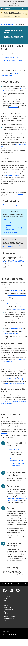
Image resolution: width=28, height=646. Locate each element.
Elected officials (8, 607)
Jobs (5, 620)
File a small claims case (11, 58)
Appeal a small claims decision (13, 60)
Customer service (8, 609)
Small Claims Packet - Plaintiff (11, 175)
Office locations (8, 614)
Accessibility (6, 631)
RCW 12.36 (4, 433)
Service (6, 219)
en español (8, 225)
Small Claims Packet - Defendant (14, 383)
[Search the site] (23, 8)
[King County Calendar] (16, 8)
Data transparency (8, 601)
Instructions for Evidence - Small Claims (11, 379)
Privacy (5, 598)
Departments (7, 612)
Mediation (7, 222)
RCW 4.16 (20, 194)
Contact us (6, 603)
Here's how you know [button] (14, 5)
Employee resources (9, 618)
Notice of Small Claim (14, 290)
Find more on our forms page (10, 205)
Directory (6, 605)
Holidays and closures (9, 616)
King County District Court (8, 24)
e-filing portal (21, 306)
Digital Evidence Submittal (12, 245)
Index (7, 584)
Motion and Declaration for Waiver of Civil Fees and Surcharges (13, 260)
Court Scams (11, 13)
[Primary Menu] (26, 8)
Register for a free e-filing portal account (15, 303)
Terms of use (7, 596)
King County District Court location (17, 295)
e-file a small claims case (17, 309)
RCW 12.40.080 (13, 107)
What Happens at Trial (10, 232)
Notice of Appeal (13, 449)
